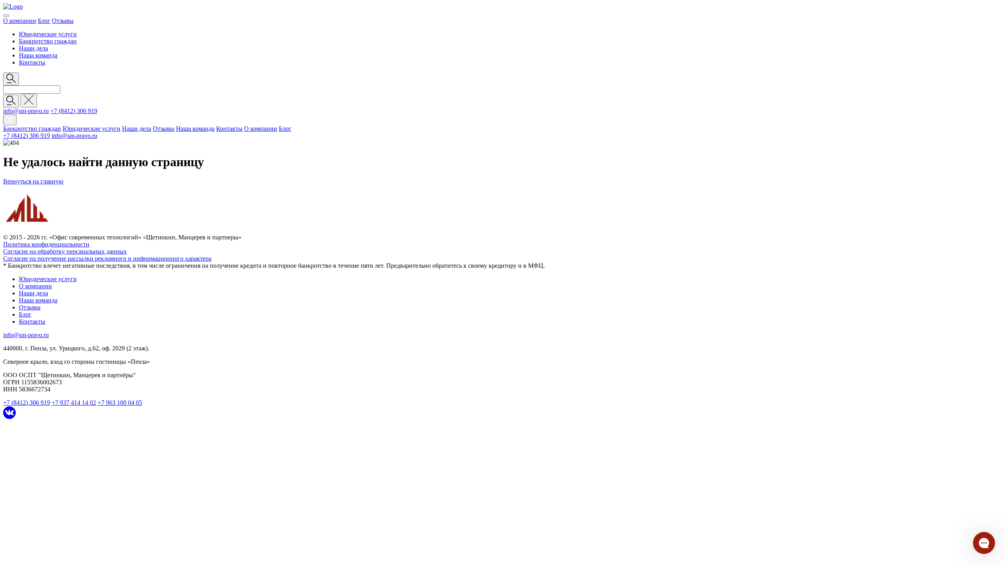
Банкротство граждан (48, 41)
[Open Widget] (984, 543)
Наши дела (33, 48)
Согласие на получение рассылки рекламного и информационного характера (107, 258)
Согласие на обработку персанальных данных (65, 251)
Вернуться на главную (33, 181)
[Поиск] (11, 100)
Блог (44, 20)
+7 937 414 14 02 (74, 402)
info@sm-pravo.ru (26, 110)
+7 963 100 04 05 (120, 402)
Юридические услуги (48, 34)
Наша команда (38, 55)
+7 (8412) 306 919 (73, 110)
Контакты (32, 62)
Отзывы (63, 20)
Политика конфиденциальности (46, 244)
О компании (19, 20)
